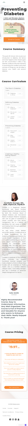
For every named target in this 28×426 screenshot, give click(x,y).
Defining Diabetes (12, 102)
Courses (10, 408)
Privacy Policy (19, 412)
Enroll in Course (14, 39)
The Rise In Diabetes (13, 88)
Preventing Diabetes (13, 126)
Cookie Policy (6, 415)
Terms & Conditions (8, 412)
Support (16, 408)
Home (4, 408)
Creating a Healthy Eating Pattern (12, 154)
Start (19, 93)
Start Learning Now (14, 387)
